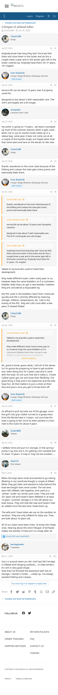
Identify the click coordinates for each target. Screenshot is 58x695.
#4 (55, 161)
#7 (55, 406)
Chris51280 (9, 30)
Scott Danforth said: (16, 219)
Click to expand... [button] (29, 358)
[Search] (54, 16)
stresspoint (15, 110)
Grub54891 (16, 431)
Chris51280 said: (14, 199)
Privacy (8, 679)
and (17, 536)
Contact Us (37, 646)
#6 (55, 325)
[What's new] (49, 16)
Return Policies (39, 632)
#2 (55, 85)
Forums (34, 653)
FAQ (32, 639)
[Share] (51, 48)
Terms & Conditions (24, 679)
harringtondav (17, 544)
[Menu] (4, 16)
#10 (54, 556)
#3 (55, 122)
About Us (10, 632)
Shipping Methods (15, 646)
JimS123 (15, 461)
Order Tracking (14, 639)
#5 (55, 192)
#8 (55, 443)
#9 (55, 473)
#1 (55, 48)
